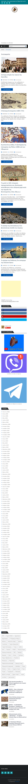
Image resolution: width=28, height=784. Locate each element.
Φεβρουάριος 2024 (6, 474)
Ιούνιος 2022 (5, 515)
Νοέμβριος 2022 (5, 505)
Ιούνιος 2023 (5, 490)
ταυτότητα (4, 677)
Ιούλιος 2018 (5, 613)
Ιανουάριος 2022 (6, 526)
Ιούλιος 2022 (5, 513)
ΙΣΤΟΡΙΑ (11, 79)
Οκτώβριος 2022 (6, 507)
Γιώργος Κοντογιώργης (7, 647)
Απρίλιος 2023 (5, 495)
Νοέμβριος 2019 (5, 580)
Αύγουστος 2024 (6, 461)
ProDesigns (17, 781)
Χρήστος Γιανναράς (6, 674)
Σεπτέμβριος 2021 (6, 534)
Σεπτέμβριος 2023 (6, 484)
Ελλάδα (14, 649)
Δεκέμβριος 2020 (6, 553)
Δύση (3, 649)
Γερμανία (20, 641)
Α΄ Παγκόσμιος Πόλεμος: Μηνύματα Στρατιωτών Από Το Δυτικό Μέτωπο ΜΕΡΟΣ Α (16, 723)
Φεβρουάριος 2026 (6, 424)
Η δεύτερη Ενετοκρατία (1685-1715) (12, 111)
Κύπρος (14, 655)
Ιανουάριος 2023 (6, 501)
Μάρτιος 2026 (5, 422)
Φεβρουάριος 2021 (6, 549)
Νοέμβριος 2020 (5, 555)
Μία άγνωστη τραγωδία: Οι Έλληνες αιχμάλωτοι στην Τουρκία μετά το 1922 (17, 683)
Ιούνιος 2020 (5, 565)
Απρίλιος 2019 (5, 594)
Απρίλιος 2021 (5, 544)
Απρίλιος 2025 (5, 445)
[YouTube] (7, 3)
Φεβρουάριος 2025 (6, 449)
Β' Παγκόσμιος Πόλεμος (15, 638)
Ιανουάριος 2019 (5, 601)
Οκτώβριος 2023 (6, 482)
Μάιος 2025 (5, 443)
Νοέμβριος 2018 (5, 605)
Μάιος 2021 (4, 542)
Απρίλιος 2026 (5, 420)
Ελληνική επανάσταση (6, 652)
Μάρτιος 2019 (5, 596)
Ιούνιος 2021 (5, 540)
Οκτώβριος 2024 (6, 457)
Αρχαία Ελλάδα (9, 636)
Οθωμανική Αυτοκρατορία (7, 666)
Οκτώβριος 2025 (6, 432)
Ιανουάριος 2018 (5, 626)
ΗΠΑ (14, 652)
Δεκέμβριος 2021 (6, 528)
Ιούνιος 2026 (5, 416)
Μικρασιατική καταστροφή (7, 663)
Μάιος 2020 (5, 567)
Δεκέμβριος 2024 (6, 453)
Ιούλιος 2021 (5, 538)
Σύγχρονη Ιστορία (16, 669)
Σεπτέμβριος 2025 (6, 434)
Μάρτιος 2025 (5, 447)
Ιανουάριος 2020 (6, 576)
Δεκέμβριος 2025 (6, 428)
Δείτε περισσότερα (6, 89)
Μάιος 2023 (5, 492)
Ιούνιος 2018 (5, 615)
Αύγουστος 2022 (6, 511)
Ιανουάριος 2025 (6, 451)
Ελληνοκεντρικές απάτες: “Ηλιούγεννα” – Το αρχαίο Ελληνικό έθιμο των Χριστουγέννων (18, 716)
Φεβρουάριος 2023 (6, 499)
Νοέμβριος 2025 (5, 430)
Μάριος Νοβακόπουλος (7, 658)
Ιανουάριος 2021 (5, 551)
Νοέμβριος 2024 (5, 455)
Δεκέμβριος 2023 (6, 478)
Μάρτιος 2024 (5, 472)
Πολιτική (4, 669)
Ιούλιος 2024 (5, 463)
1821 (3, 636)
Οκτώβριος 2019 (5, 582)
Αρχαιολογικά (5, 638)
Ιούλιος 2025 (5, 438)
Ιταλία (9, 655)
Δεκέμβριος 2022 (6, 503)
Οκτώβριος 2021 (5, 532)
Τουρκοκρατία (10, 671)
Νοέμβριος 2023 (5, 480)
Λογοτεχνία (20, 655)
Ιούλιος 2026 (5, 413)
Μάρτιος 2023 (5, 497)
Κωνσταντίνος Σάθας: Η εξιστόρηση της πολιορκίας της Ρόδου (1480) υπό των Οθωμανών (13, 147)
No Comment (18, 79)
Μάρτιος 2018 (5, 621)
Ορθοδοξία (17, 666)
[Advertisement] (14, 28)
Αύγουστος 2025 (6, 436)
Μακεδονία (16, 658)
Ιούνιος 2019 (5, 590)
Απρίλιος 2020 (5, 569)
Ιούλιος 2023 (5, 488)
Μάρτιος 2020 (5, 572)
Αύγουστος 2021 (5, 536)
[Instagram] (4, 3)
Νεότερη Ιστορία (18, 663)
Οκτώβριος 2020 (6, 557)
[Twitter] (9, 3)
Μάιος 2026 (5, 418)
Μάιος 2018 (4, 617)
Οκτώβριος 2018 (5, 607)
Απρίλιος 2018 (5, 619)
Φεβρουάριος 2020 (6, 574)
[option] (17, 1)
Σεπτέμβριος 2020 (6, 559)
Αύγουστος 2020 (6, 561)
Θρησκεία (4, 655)
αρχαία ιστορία (15, 674)
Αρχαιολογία (17, 636)
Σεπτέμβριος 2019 (6, 584)
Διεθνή (20, 647)
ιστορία (22, 674)
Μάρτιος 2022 (5, 522)
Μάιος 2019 (5, 592)
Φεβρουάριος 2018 (6, 623)
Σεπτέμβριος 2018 (6, 609)
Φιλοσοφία (17, 671)
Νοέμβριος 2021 (5, 530)
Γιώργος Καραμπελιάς (14, 644)
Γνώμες (15, 647)
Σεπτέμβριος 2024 (6, 459)
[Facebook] (2, 3)
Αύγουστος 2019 (5, 586)
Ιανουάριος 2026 (6, 426)
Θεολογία (20, 652)
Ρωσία (9, 669)
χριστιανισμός (12, 677)
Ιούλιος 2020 (5, 563)
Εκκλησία (8, 649)
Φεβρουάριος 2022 (6, 524)
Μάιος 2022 (5, 517)
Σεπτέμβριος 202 (5, 628)
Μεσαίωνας (4, 660)
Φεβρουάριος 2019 (6, 599)
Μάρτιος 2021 (5, 547)
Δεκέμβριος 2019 (6, 578)
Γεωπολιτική (4, 644)
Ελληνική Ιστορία (21, 649)
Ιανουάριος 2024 (6, 476)
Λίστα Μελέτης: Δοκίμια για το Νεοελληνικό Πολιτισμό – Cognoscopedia (16, 699)
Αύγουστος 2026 (6, 411)
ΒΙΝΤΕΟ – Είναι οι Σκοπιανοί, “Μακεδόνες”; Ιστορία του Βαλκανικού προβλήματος (16, 691)
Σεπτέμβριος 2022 (6, 509)
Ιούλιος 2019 (5, 588)
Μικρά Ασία (11, 660)
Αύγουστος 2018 (5, 611)
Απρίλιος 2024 (5, 470)
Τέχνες (23, 669)
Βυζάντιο (4, 641)
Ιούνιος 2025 (5, 441)
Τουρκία (3, 671)
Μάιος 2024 (5, 468)
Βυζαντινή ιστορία (12, 641)
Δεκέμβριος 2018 (6, 603)
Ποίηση (23, 666)
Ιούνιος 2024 (5, 465)
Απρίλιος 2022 (5, 520)
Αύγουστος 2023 (6, 486)
